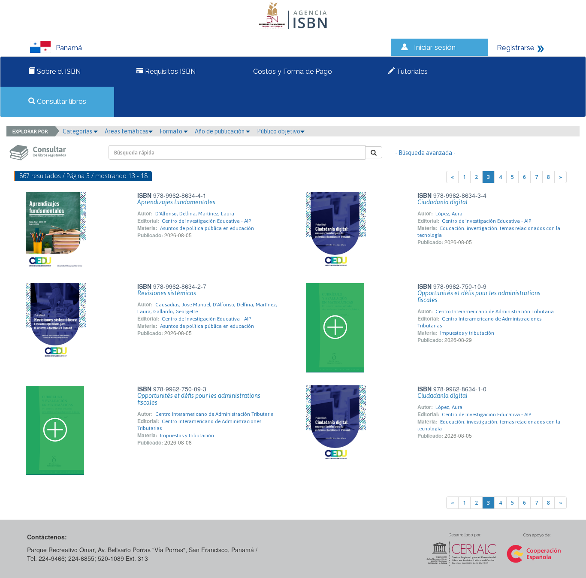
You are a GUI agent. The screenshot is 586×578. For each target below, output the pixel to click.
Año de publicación (220, 131)
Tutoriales (411, 71)
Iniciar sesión (435, 47)
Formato (172, 131)
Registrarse (516, 47)
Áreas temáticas (126, 131)
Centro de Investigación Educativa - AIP (206, 221)
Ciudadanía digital (442, 202)
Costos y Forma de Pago (291, 71)
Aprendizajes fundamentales (176, 202)
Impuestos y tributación (467, 333)
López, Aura (448, 214)
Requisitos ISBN (169, 71)
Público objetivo (278, 131)
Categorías (78, 131)
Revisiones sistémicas (166, 293)
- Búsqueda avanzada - (425, 152)
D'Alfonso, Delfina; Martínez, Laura (194, 214)
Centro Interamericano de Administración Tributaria (494, 312)
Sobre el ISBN (58, 71)
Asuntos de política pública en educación (207, 228)
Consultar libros (60, 101)
